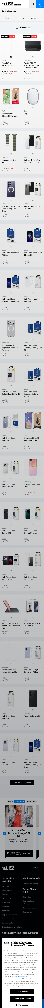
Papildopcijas (23, 1005)
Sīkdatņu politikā (21, 976)
